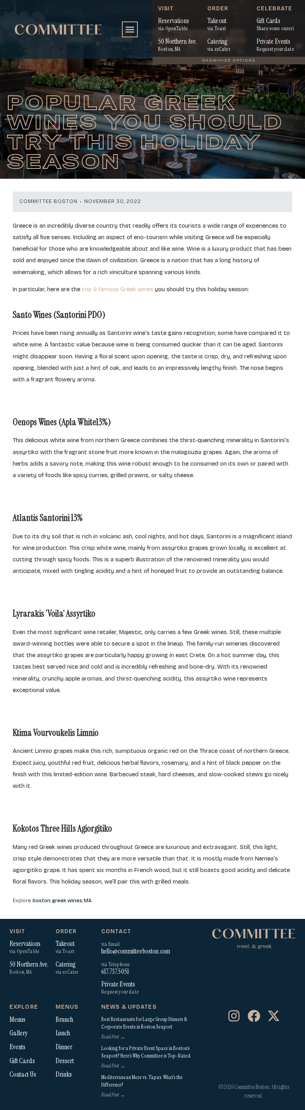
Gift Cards (22, 1061)
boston (41, 900)
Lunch (63, 1033)
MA (88, 900)
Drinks (64, 1074)
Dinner (64, 1047)
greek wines (67, 900)
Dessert (65, 1061)
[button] (130, 29)
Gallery (19, 1033)
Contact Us (23, 1074)
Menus (17, 1019)
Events (17, 1047)
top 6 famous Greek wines (116, 289)
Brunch (64, 1019)
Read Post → (113, 1036)
